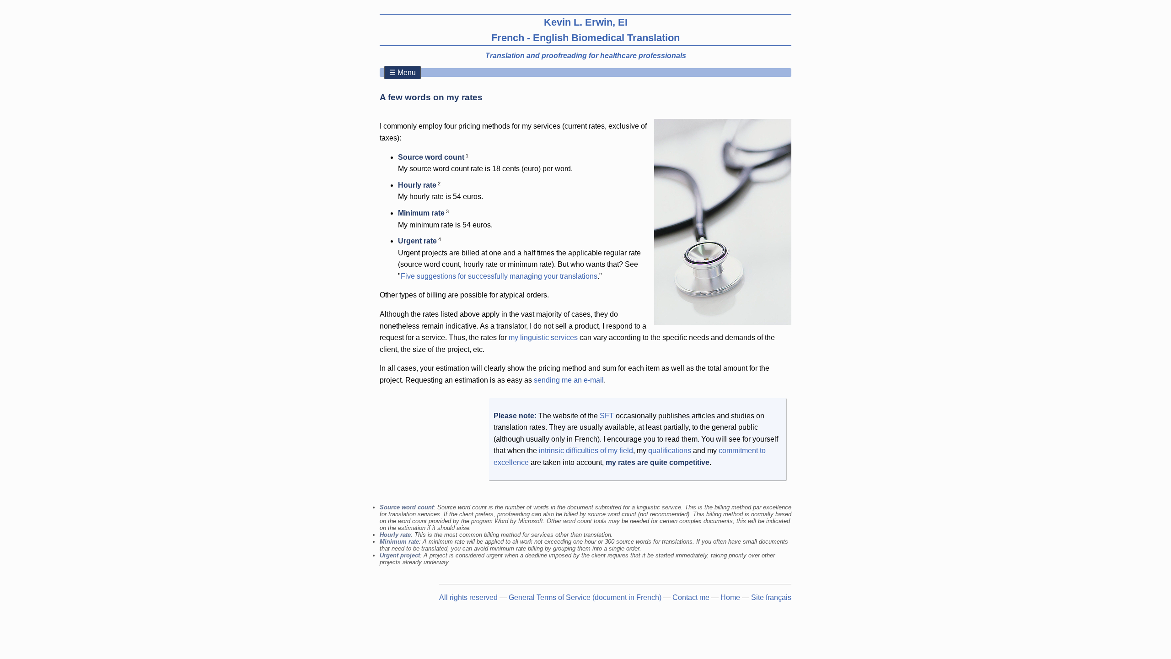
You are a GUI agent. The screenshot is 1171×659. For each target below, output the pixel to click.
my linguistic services (543, 337)
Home (730, 597)
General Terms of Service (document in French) (585, 597)
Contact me (690, 597)
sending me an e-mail (569, 380)
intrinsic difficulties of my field (586, 450)
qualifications (669, 450)
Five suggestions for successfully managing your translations (499, 276)
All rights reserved (468, 597)
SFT (607, 416)
